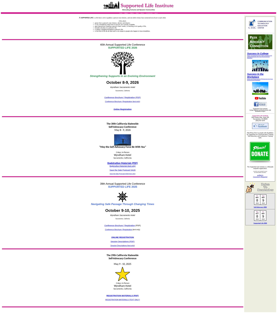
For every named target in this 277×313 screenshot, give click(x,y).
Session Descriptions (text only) (122, 246)
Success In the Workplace (255, 75)
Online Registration (123, 109)
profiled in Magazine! (260, 176)
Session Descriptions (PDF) (122, 241)
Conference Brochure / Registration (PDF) (122, 97)
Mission (126, 13)
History (132, 13)
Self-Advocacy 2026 (260, 207)
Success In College (257, 53)
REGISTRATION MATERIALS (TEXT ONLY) (122, 300)
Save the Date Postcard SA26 (122, 170)
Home (120, 13)
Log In (156, 13)
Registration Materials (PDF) (122, 163)
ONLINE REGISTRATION (122, 237)
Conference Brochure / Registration (119, 225)
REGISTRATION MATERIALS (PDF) (122, 296)
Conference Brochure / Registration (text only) (122, 101)
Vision (137, 13)
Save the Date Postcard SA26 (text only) (122, 174)
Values (142, 13)
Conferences (149, 13)
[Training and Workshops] (154, 13)
